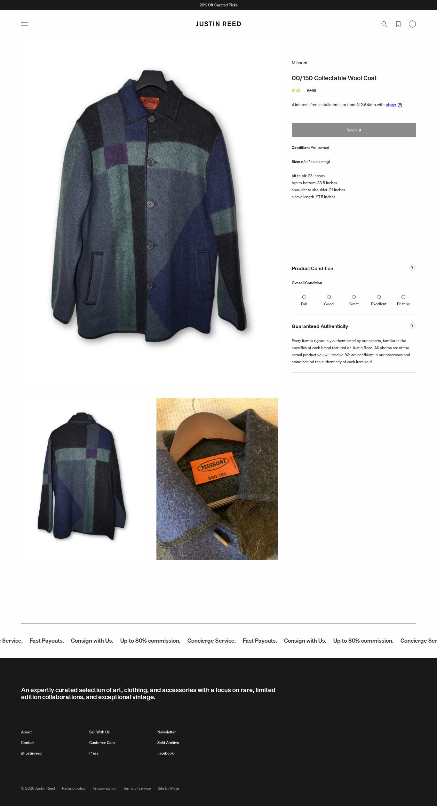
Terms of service (137, 788)
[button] (24, 23)
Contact (28, 742)
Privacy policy (104, 788)
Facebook (165, 753)
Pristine (403, 304)
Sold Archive (168, 742)
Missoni (299, 62)
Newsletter (166, 732)
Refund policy (74, 788)
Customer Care (102, 742)
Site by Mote (168, 788)
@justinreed (31, 753)
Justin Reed (45, 788)
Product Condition (312, 268)
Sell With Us (99, 732)
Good (329, 304)
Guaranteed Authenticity (320, 326)
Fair (304, 304)
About (26, 732)
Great (354, 304)
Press (94, 753)
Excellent (378, 304)
